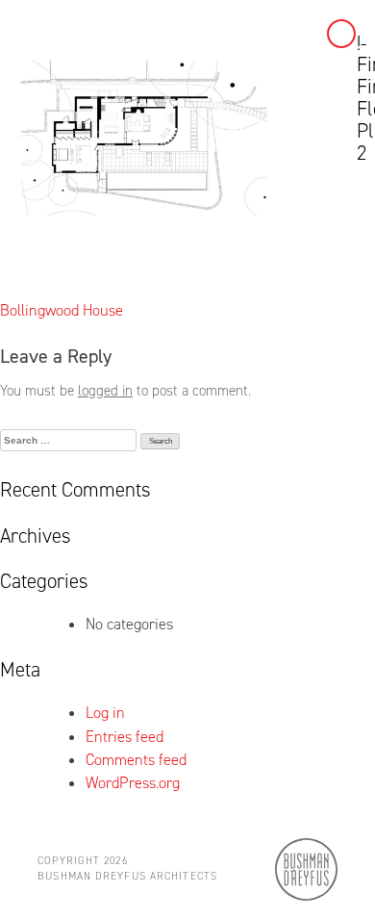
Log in (105, 712)
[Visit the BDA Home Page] (306, 867)
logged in (105, 390)
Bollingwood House (61, 310)
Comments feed (136, 760)
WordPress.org (133, 783)
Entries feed (124, 737)
